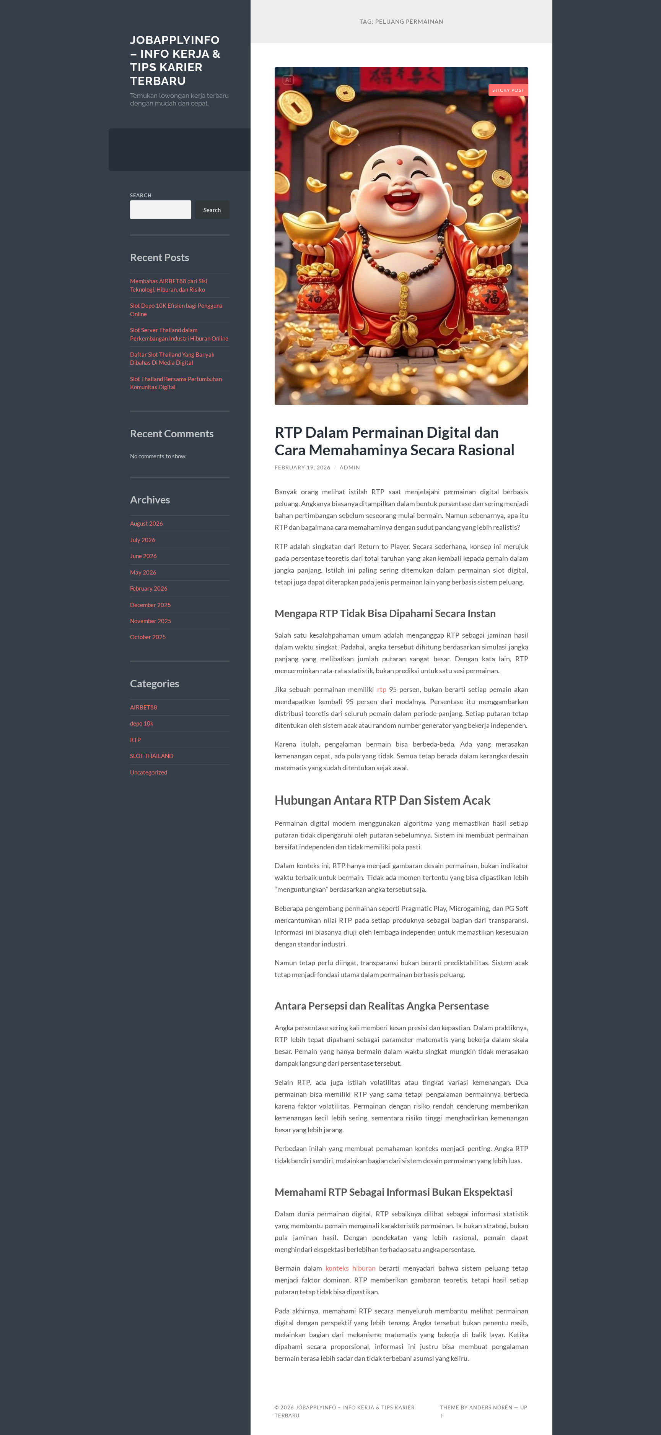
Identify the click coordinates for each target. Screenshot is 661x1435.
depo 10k (141, 723)
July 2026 (142, 539)
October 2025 (148, 636)
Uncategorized (148, 772)
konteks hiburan (351, 1268)
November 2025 (150, 620)
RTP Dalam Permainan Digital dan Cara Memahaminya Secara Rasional (395, 441)
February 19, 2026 (302, 467)
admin (350, 467)
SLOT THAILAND (151, 755)
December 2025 (150, 604)
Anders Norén (491, 1407)
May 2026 (143, 572)
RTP (135, 739)
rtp (381, 689)
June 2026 (143, 555)
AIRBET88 (143, 707)
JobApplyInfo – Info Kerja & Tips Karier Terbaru (175, 60)
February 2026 (149, 588)
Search (141, 195)
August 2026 (146, 523)
